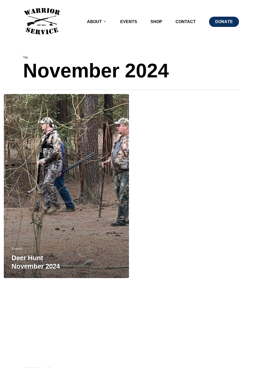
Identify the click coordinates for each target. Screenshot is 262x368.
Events (17, 249)
